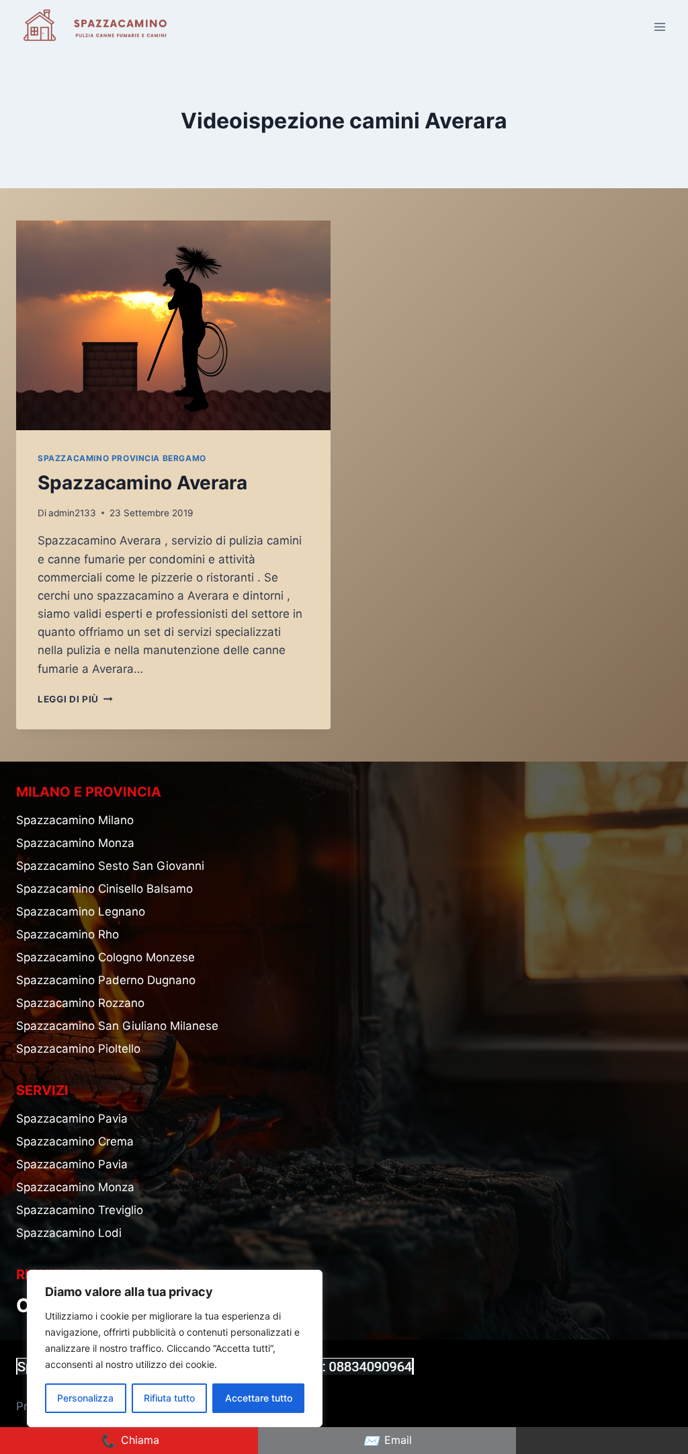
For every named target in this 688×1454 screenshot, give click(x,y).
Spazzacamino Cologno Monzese (105, 957)
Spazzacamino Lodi (69, 1233)
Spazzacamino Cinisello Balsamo (104, 888)
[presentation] (173, 325)
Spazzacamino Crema (75, 1141)
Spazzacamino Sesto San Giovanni (110, 866)
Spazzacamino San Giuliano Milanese (117, 1026)
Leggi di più (75, 699)
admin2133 (72, 513)
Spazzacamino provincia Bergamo (122, 458)
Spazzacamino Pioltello (78, 1048)
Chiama (129, 1440)
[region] (174, 1348)
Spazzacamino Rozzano (80, 1003)
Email (387, 1440)
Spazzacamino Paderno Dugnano (106, 980)
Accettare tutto (258, 1398)
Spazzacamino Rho (67, 934)
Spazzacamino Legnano (80, 911)
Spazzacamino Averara (142, 482)
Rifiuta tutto (169, 1398)
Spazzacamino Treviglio (79, 1210)
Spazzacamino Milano (75, 820)
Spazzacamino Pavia (72, 1118)
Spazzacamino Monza (75, 843)
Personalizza (85, 1398)
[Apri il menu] (659, 26)
